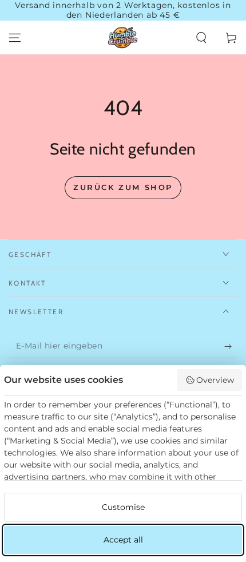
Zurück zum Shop (123, 187)
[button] (201, 38)
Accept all (123, 540)
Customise (123, 507)
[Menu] (15, 38)
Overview (215, 380)
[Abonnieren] (230, 346)
